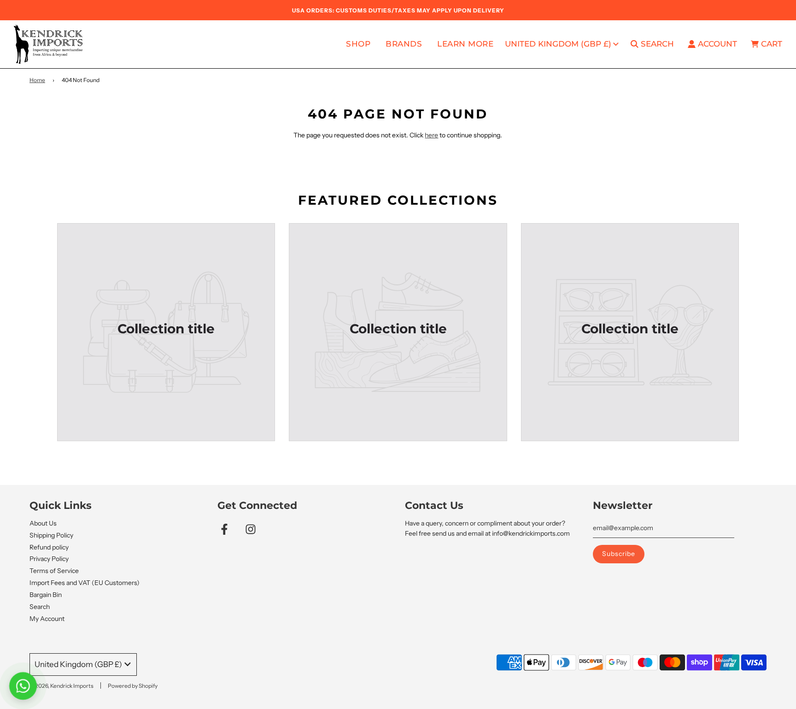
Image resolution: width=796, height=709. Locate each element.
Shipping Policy (51, 535)
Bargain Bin (45, 595)
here (431, 135)
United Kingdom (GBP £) (558, 43)
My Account (46, 618)
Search (39, 607)
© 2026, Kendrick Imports (61, 685)
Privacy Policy (49, 559)
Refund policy (49, 547)
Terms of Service (54, 571)
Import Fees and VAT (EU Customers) (84, 583)
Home (37, 80)
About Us (43, 523)
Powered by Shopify (133, 685)
